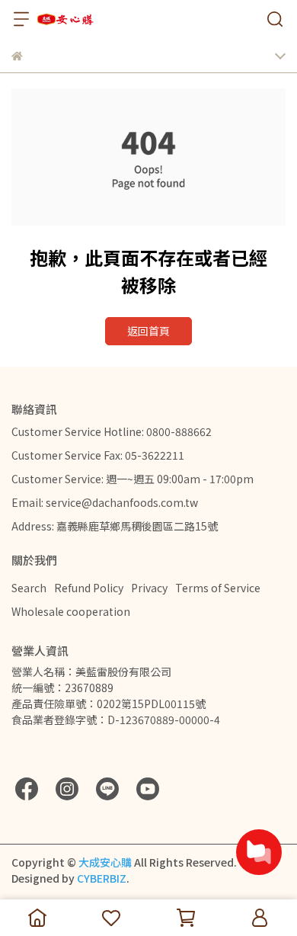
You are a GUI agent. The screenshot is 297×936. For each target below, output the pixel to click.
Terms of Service (217, 587)
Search (28, 587)
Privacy (149, 587)
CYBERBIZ (101, 878)
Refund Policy (88, 587)
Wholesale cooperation (70, 611)
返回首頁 (148, 330)
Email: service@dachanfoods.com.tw (104, 502)
